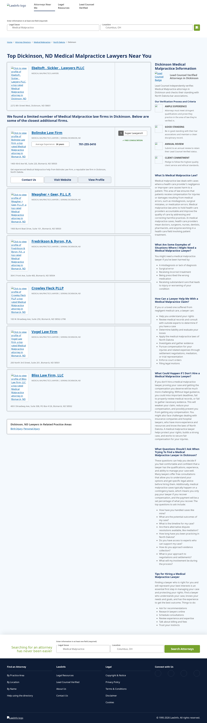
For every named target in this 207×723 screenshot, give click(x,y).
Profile (96, 180)
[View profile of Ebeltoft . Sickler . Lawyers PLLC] (19, 83)
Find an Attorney (16, 666)
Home (9, 42)
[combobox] (53, 27)
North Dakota (59, 42)
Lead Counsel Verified (86, 6)
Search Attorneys (182, 649)
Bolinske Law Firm (47, 132)
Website (62, 180)
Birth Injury (16, 428)
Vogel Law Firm (44, 331)
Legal (109, 666)
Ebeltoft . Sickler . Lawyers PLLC (58, 67)
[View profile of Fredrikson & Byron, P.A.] (19, 254)
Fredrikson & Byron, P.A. (52, 241)
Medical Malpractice (42, 42)
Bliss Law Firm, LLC (48, 375)
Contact (29, 180)
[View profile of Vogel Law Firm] (19, 343)
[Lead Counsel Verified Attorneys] (161, 77)
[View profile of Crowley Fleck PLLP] (19, 300)
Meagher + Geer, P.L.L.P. (51, 194)
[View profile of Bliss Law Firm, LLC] (19, 387)
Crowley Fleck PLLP (48, 288)
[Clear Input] (96, 27)
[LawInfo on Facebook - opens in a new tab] (158, 673)
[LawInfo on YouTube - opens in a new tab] (184, 673)
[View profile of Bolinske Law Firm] (19, 144)
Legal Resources (63, 6)
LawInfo (61, 666)
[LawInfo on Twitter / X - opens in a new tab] (171, 673)
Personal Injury (32, 428)
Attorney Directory (23, 42)
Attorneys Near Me (44, 6)
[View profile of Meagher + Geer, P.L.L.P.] (19, 207)
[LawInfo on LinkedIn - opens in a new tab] (197, 673)
